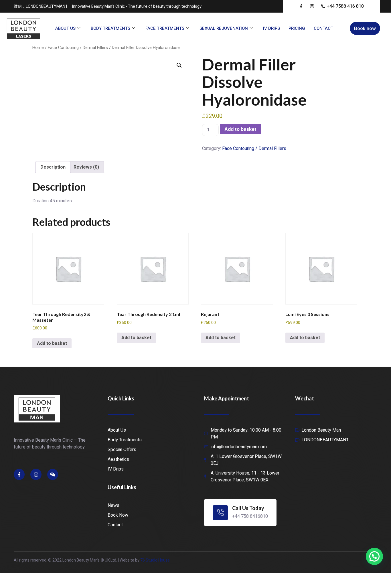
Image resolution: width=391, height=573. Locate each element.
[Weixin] (52, 474)
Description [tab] (53, 167)
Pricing (297, 28)
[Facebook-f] (19, 474)
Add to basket (240, 129)
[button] (179, 65)
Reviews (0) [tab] (86, 167)
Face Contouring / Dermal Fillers (78, 48)
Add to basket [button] (52, 343)
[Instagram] (35, 474)
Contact (323, 28)
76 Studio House (155, 560)
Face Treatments (164, 28)
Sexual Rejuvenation (224, 28)
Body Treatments (110, 28)
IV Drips (271, 28)
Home (38, 48)
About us (65, 28)
